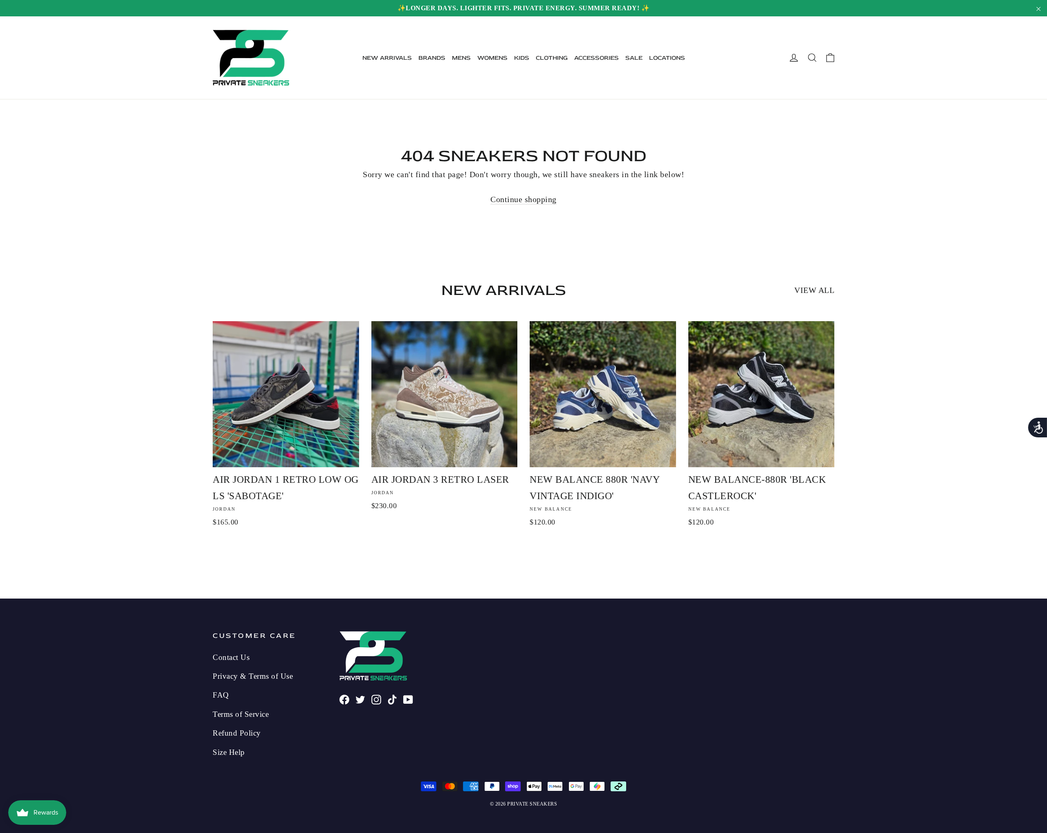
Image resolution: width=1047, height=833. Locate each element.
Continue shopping (523, 199)
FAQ (221, 695)
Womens (492, 58)
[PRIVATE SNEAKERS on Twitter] (360, 698)
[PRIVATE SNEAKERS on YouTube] (408, 698)
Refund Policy (237, 733)
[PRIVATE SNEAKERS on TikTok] (392, 698)
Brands (431, 58)
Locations (667, 58)
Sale (634, 58)
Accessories (596, 58)
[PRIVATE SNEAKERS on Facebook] (344, 698)
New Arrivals (387, 58)
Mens (461, 58)
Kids (521, 58)
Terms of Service (241, 714)
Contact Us (231, 657)
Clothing (552, 58)
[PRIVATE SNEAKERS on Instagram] (376, 698)
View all (814, 290)
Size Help (229, 752)
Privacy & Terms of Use (253, 676)
